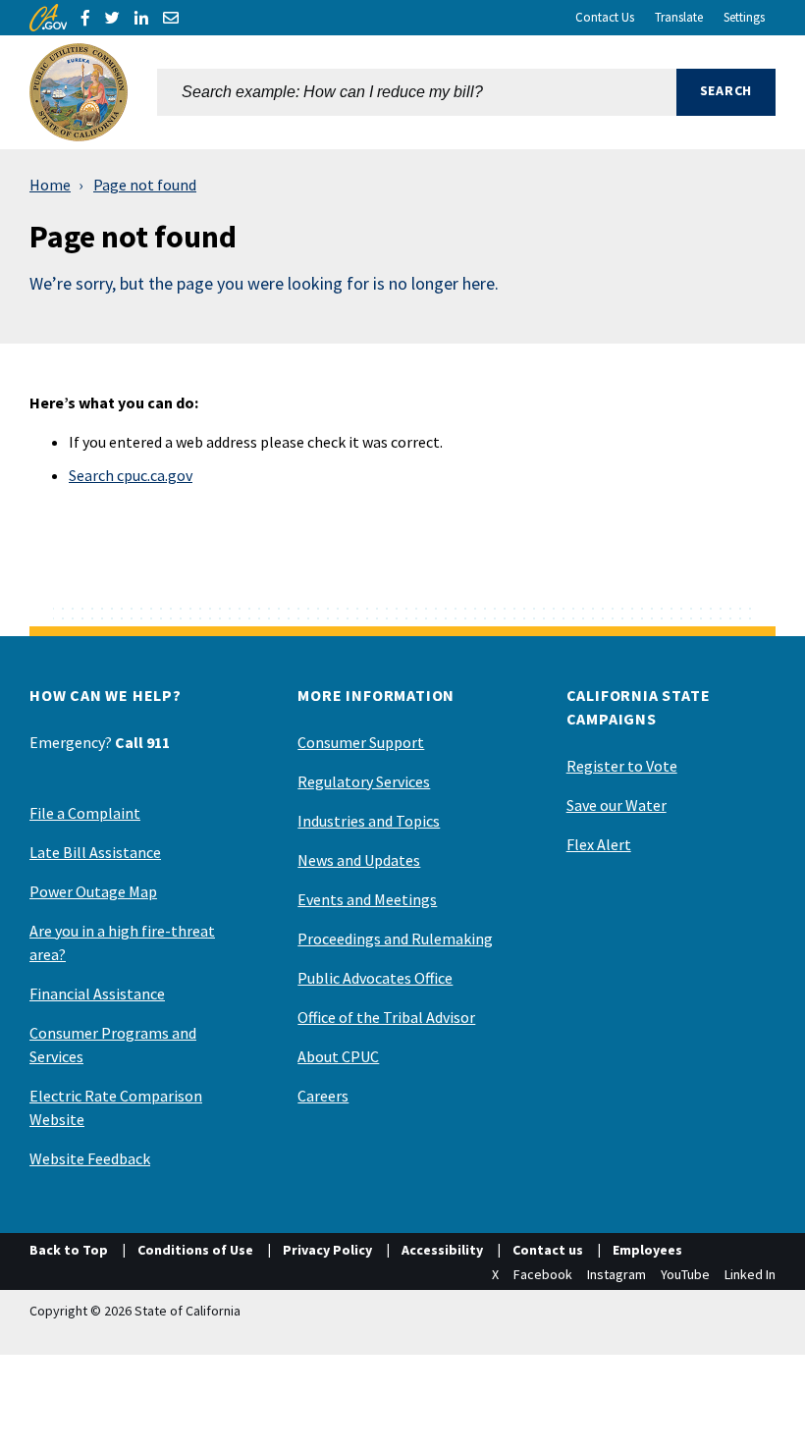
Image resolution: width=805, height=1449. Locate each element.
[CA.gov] (48, 17)
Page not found (144, 184)
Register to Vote (621, 766)
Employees (647, 1250)
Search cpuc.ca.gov (130, 475)
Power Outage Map (93, 891)
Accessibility (442, 1250)
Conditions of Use (195, 1250)
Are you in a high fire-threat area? (122, 942)
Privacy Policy (327, 1250)
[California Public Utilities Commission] (78, 92)
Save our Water (616, 805)
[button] (726, 92)
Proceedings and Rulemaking (395, 938)
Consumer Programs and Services (112, 1044)
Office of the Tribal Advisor (386, 1017)
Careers (323, 1095)
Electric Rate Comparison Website (115, 1107)
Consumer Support (360, 742)
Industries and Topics (368, 821)
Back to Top (68, 1250)
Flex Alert (598, 844)
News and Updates (358, 860)
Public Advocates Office (375, 978)
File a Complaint (84, 813)
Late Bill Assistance (95, 852)
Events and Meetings (367, 899)
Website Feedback (89, 1158)
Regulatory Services (363, 781)
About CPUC (338, 1056)
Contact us (547, 1250)
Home (50, 184)
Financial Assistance (97, 993)
